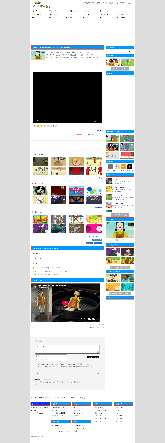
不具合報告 (100, 130)
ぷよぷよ (114, 179)
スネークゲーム (87, 18)
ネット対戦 (69, 18)
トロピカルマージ (117, 195)
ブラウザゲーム (36, 11)
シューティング (70, 14)
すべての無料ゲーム (58, 407)
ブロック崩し (86, 14)
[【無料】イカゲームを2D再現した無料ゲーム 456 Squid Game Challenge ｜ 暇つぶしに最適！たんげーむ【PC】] (120, 230)
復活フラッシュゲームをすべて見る (120, 293)
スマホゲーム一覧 (58, 425)
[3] (41, 125)
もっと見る (98, 178)
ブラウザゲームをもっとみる (120, 69)
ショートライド (116, 211)
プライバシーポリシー (38, 410)
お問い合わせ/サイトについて (40, 407)
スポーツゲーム (99, 415)
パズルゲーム (86, 11)
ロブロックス (98, 407)
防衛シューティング (100, 413)
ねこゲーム (119, 410)
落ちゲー (76, 407)
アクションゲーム (36, 14)
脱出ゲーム (52, 18)
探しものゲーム (78, 413)
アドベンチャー (53, 14)
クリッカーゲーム (79, 428)
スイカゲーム (120, 11)
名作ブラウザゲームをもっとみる (120, 267)
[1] (34, 125)
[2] (38, 125)
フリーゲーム (98, 243)
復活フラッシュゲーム (59, 415)
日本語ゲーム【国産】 (59, 413)
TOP (37, 398)
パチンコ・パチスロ (122, 14)
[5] (48, 125)
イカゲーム (89, 243)
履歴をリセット (120, 240)
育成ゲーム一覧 (78, 425)
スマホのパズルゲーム (61, 428)
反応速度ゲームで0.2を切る (68, 57)
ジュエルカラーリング (118, 203)
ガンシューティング (100, 410)
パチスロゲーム (120, 418)
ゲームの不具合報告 (37, 413)
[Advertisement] (82, 32)
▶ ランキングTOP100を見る (120, 215)
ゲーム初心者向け (122, 18)
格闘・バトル (98, 421)
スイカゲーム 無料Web (118, 187)
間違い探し (77, 415)
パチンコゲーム (120, 415)
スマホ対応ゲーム (71, 11)
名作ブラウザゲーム (58, 410)
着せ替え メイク (120, 421)
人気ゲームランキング (55, 11)
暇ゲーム (102, 18)
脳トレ (102, 11)
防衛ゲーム (35, 18)
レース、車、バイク (100, 418)
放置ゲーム (77, 431)
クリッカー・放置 (105, 14)
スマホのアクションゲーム (62, 431)
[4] (44, 125)
